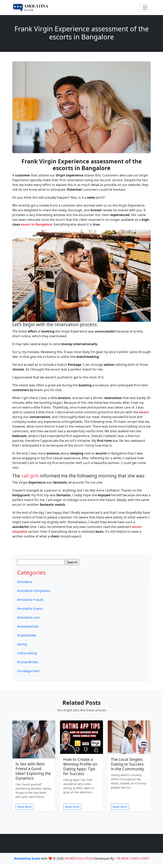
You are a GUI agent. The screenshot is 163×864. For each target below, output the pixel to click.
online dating (27, 653)
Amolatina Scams (30, 608)
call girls (30, 476)
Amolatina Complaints (33, 591)
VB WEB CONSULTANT (132, 858)
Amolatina (24, 582)
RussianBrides (27, 662)
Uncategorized (28, 671)
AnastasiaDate (28, 626)
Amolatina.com (28, 617)
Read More (24, 807)
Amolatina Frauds (30, 599)
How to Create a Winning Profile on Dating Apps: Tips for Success (80, 766)
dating (22, 644)
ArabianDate (26, 635)
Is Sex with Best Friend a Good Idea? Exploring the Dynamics (33, 771)
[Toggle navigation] (145, 7)
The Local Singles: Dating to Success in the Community (127, 764)
